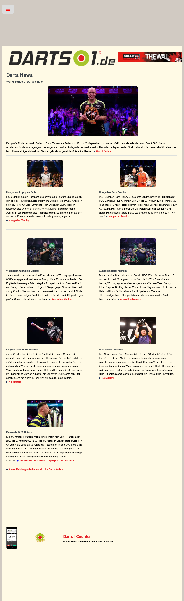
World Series (103, 151)
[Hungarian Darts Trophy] (45, 173)
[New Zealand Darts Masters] (45, 330)
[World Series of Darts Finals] (92, 111)
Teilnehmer (26, 460)
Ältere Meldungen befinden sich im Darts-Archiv (36, 469)
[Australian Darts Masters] (45, 252)
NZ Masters (15, 381)
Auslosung (40, 460)
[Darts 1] (62, 68)
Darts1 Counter (77, 536)
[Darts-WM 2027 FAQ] (45, 413)
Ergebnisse (67, 460)
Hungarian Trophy (19, 220)
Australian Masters (61, 299)
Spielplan (54, 460)
